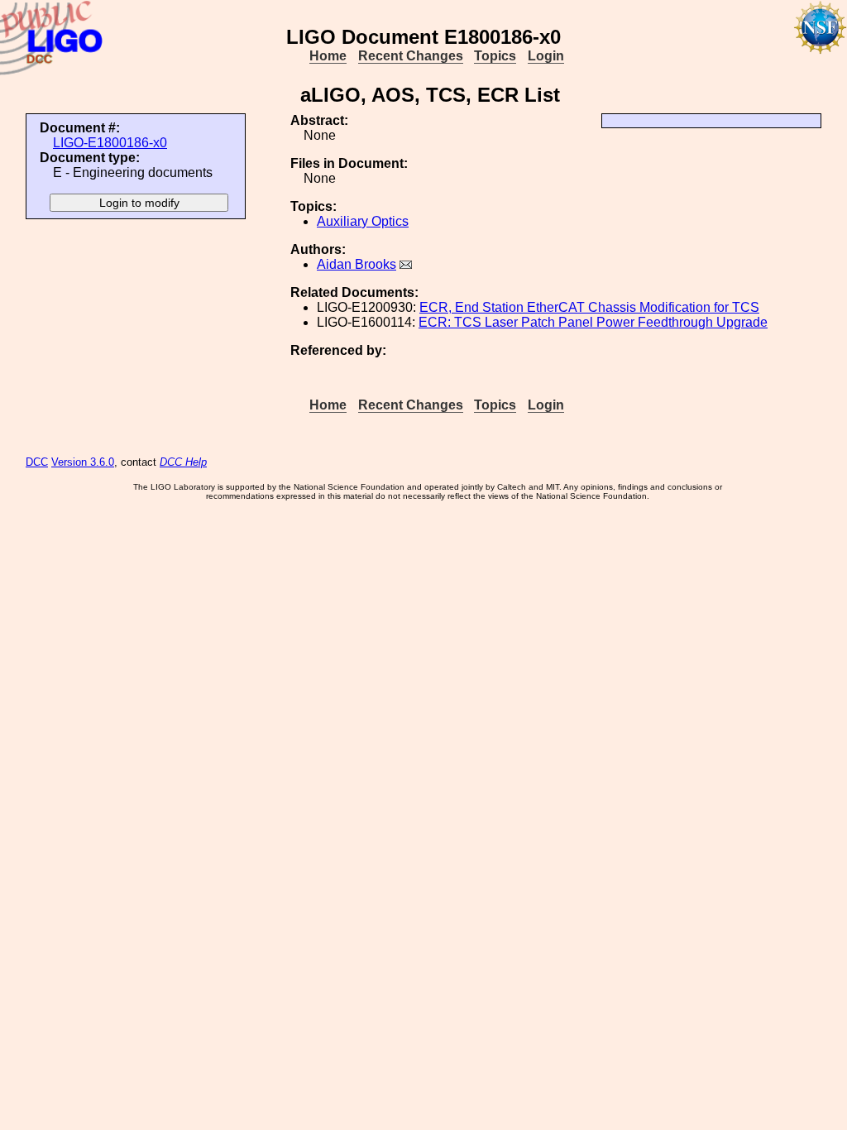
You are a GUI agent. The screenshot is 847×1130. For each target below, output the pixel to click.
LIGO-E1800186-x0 (110, 143)
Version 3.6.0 (82, 462)
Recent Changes (410, 56)
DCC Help (183, 462)
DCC (37, 462)
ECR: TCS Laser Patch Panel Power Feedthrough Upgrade (593, 322)
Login (546, 56)
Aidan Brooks (356, 264)
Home (328, 56)
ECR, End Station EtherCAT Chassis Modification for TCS (589, 307)
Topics (495, 56)
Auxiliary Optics (363, 221)
